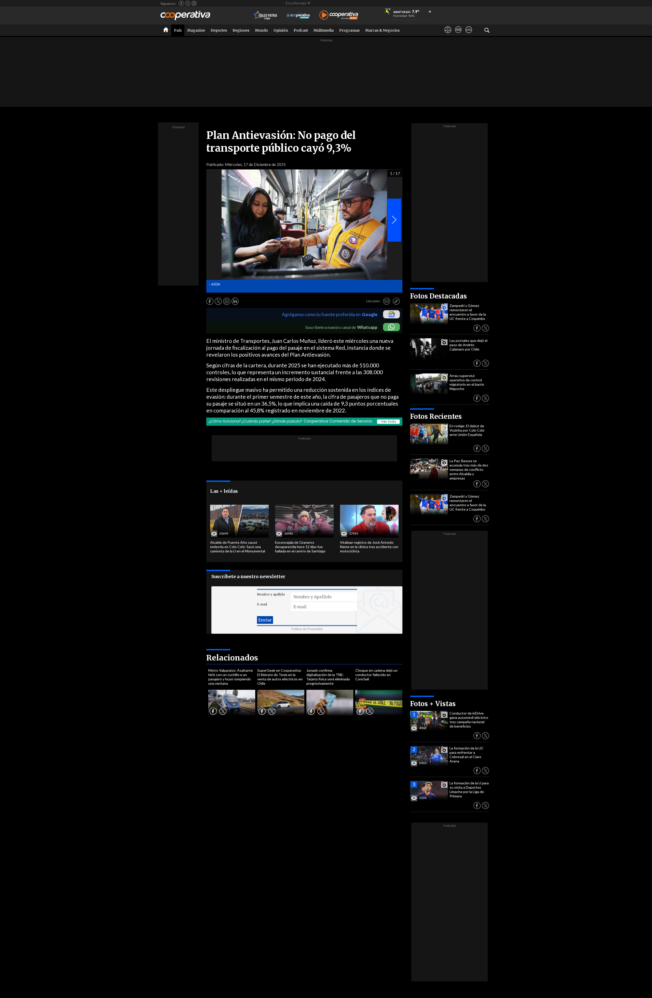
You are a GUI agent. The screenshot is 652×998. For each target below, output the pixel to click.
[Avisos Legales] (447, 34)
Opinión (281, 30)
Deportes (219, 30)
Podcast (301, 30)
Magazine (196, 30)
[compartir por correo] (386, 301)
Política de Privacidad (306, 629)
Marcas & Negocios (382, 30)
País (178, 30)
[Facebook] (181, 3)
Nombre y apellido (271, 594)
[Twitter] (187, 3)
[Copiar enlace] (396, 301)
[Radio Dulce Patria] (265, 15)
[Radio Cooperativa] (338, 15)
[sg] (468, 34)
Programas (349, 30)
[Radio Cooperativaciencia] (298, 15)
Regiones (241, 30)
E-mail (262, 604)
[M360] (458, 34)
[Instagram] (194, 3)
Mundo (261, 30)
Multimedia (324, 30)
